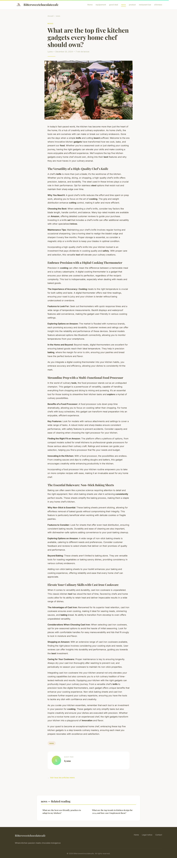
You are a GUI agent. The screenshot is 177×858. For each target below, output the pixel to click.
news (123, 5)
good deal (113, 5)
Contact (158, 835)
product (132, 5)
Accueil (50, 16)
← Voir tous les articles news (61, 777)
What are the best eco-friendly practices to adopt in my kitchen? (62, 811)
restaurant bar (145, 5)
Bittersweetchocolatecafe (41, 5)
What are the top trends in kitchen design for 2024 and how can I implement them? (112, 811)
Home (90, 5)
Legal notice (147, 835)
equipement (101, 5)
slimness (158, 5)
